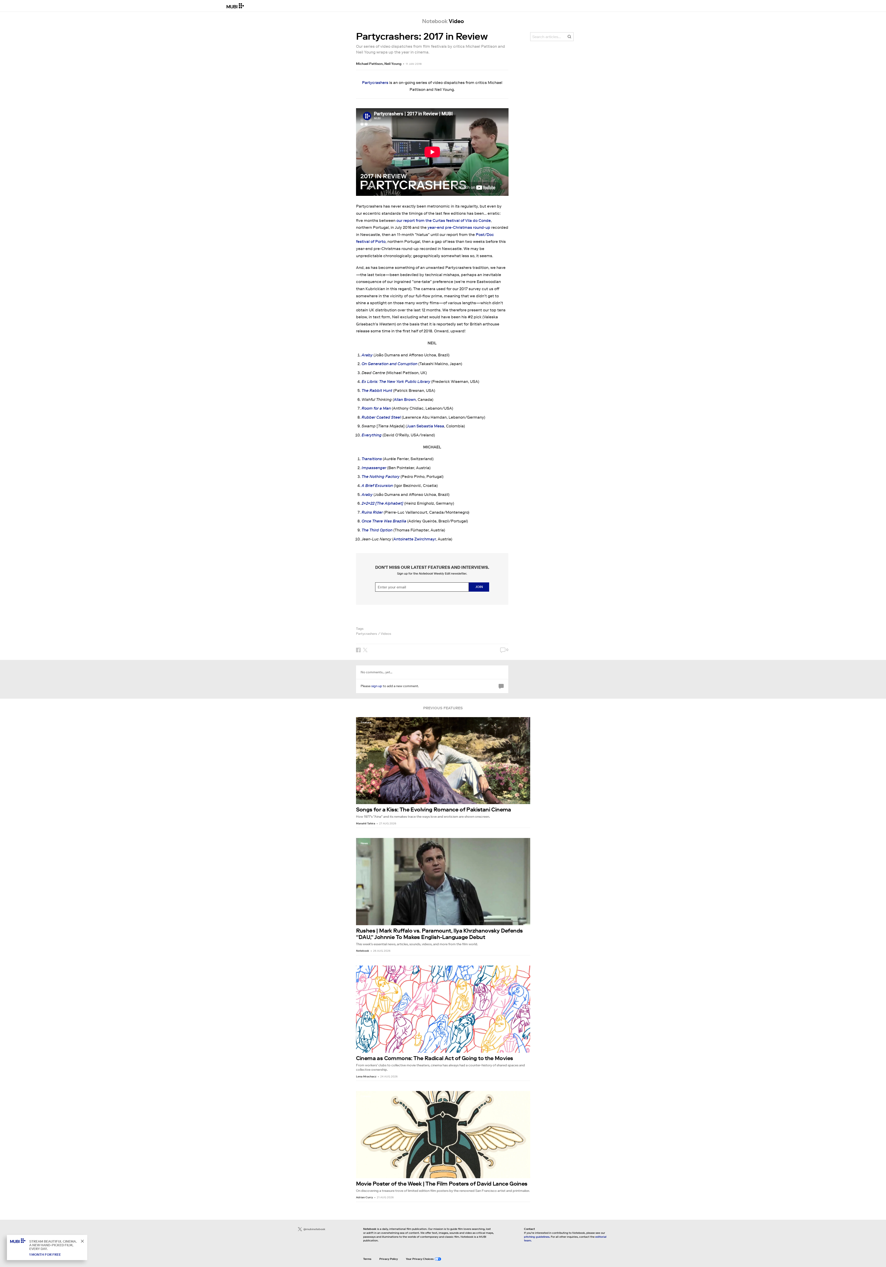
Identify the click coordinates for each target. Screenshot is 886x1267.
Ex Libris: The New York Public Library (396, 381)
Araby (367, 355)
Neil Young (392, 64)
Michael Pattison (369, 64)
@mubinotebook (314, 1229)
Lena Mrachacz (366, 1076)
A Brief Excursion (377, 485)
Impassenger (374, 467)
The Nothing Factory (381, 476)
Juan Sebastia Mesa (425, 426)
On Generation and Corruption (389, 363)
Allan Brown (405, 399)
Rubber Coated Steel (381, 417)
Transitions (372, 458)
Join (479, 587)
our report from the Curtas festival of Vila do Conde (443, 220)
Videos (386, 634)
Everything (372, 435)
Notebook (362, 950)
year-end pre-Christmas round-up (459, 227)
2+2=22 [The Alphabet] (382, 503)
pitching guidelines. (537, 1236)
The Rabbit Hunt (377, 390)
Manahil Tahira (365, 823)
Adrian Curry (364, 1197)
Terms (367, 1259)
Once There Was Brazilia (384, 521)
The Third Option (377, 530)
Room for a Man (376, 408)
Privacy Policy (388, 1259)
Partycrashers (375, 82)
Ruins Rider (372, 512)
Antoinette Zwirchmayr (414, 539)
